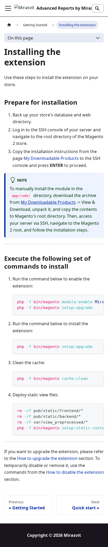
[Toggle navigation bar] (8, 8)
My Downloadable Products (51, 158)
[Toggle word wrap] (87, 301)
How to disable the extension (75, 472)
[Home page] (9, 25)
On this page (20, 38)
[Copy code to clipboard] (97, 301)
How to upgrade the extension (47, 458)
